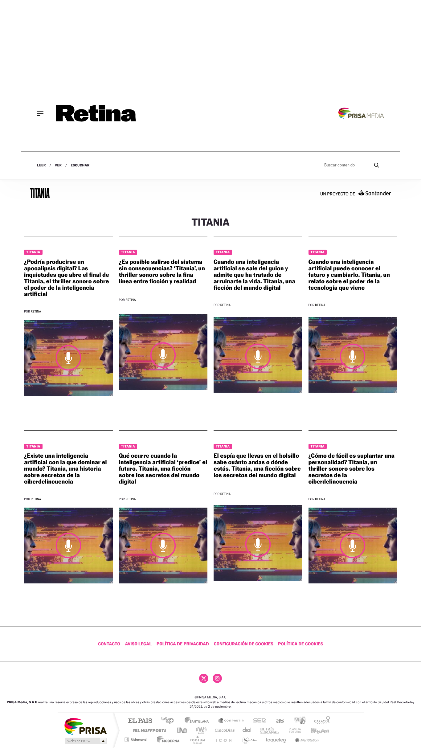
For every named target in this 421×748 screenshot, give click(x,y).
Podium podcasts (197, 739)
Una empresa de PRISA (85, 726)
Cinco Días (224, 730)
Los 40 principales (169, 721)
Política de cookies (300, 644)
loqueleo (276, 739)
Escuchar (80, 165)
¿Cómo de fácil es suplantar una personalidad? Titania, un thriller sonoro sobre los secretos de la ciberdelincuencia (352, 468)
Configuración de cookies (243, 644)
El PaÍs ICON (223, 739)
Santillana (198, 721)
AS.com (277, 721)
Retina (36, 311)
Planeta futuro (292, 730)
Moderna (166, 739)
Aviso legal (138, 644)
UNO (182, 730)
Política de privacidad (183, 644)
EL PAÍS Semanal (270, 730)
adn (298, 721)
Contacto (109, 644)
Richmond (136, 739)
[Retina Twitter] (203, 678)
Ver (58, 165)
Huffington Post (148, 730)
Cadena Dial (247, 730)
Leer (41, 165)
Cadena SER (257, 721)
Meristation (306, 739)
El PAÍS (140, 721)
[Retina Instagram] (217, 678)
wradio (200, 730)
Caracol (320, 721)
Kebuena (314, 730)
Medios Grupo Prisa (85, 741)
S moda (249, 739)
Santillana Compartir (231, 721)
